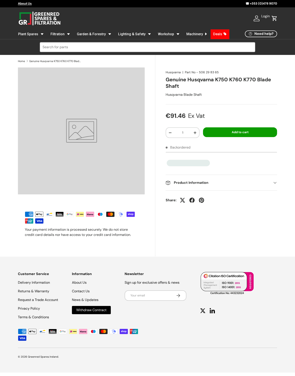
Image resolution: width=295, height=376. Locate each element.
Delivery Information (34, 282)
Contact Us (81, 291)
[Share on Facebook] (192, 200)
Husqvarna (173, 72)
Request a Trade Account (38, 300)
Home (21, 61)
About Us (79, 282)
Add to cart (240, 132)
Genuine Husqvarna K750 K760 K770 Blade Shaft (55, 61)
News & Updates (85, 300)
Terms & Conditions (33, 317)
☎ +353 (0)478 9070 (261, 3)
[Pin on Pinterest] (201, 200)
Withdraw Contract (91, 310)
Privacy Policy (29, 308)
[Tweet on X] (182, 200)
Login (265, 16)
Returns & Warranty (33, 291)
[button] (274, 18)
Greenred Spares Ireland (43, 356)
